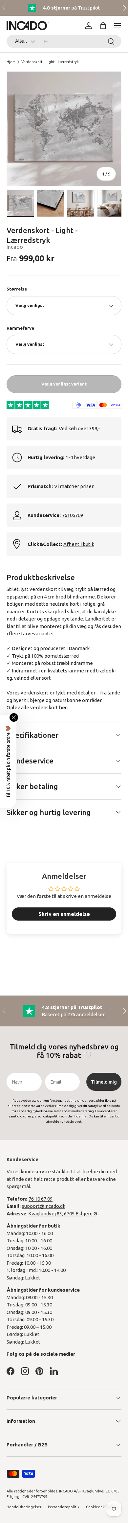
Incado (15, 247)
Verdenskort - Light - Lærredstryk (50, 62)
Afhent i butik (78, 544)
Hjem (11, 62)
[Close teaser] (14, 717)
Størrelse (17, 289)
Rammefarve (20, 328)
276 (86, 1014)
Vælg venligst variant (64, 384)
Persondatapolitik (63, 1507)
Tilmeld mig (104, 1082)
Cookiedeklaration (102, 1507)
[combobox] (64, 41)
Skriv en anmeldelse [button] (64, 914)
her (63, 707)
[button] (103, 25)
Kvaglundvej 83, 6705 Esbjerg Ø (62, 1213)
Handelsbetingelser (24, 1507)
